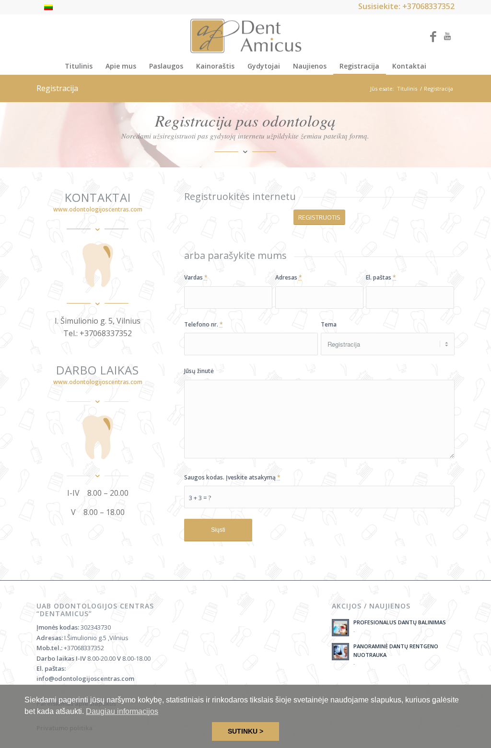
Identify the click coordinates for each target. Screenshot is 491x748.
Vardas (196, 277)
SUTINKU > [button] (245, 731)
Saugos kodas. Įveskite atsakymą (232, 477)
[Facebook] (433, 36)
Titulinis (407, 88)
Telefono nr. (203, 324)
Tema (329, 324)
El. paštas (381, 277)
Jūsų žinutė (199, 371)
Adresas (288, 277)
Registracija (57, 88)
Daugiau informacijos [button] (122, 711)
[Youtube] (447, 36)
